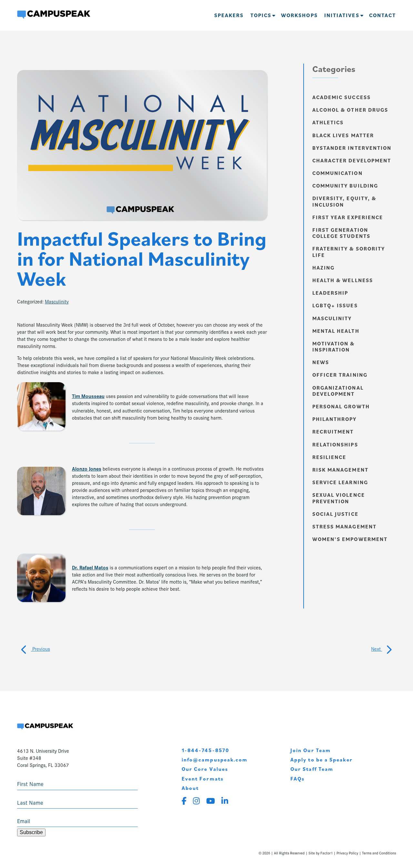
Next (376, 648)
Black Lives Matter (343, 135)
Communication (337, 173)
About (190, 788)
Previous (40, 648)
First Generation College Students (341, 233)
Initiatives (341, 15)
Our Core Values (205, 769)
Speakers (229, 15)
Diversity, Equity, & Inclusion (344, 201)
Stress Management (344, 526)
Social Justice (335, 514)
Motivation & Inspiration (333, 346)
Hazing (323, 267)
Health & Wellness (342, 280)
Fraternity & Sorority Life (348, 251)
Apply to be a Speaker (321, 759)
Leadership (330, 293)
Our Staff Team (311, 769)
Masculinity (57, 301)
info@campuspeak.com (215, 759)
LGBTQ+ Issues (335, 305)
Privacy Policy (347, 852)
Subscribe (31, 832)
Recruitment (333, 431)
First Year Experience (347, 217)
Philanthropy (334, 419)
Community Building (345, 185)
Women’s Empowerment (350, 539)
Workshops (299, 15)
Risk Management (340, 469)
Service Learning (340, 482)
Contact (382, 15)
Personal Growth (341, 406)
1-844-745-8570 (205, 750)
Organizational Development (338, 390)
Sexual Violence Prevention (338, 498)
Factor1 (326, 852)
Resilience (329, 457)
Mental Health (335, 331)
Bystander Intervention (352, 148)
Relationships (335, 444)
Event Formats (203, 778)
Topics (260, 15)
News (320, 362)
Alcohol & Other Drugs (350, 110)
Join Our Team (310, 750)
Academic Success (341, 97)
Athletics (328, 122)
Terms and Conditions (379, 852)
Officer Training (340, 375)
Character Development (351, 160)
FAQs (297, 778)
